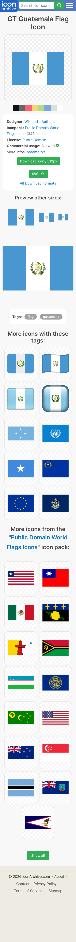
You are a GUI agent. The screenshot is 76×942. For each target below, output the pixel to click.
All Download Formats (38, 183)
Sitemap (55, 891)
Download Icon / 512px (38, 161)
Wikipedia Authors (39, 121)
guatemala (51, 317)
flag (31, 317)
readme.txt (36, 152)
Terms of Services (29, 891)
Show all (38, 855)
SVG (35, 174)
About (59, 876)
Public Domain (34, 140)
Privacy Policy (45, 884)
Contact (22, 884)
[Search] (59, 5)
